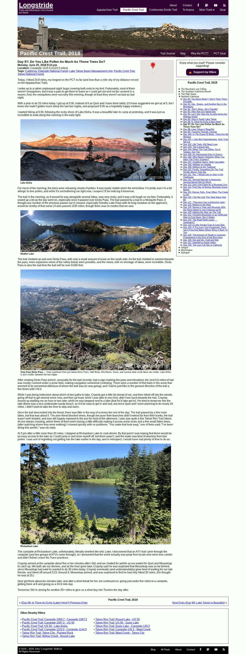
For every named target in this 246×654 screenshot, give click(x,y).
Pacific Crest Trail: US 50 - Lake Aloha (44, 626)
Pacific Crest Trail (133, 9)
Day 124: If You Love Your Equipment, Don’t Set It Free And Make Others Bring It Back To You (205, 230)
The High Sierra (188, 94)
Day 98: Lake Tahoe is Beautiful (198, 129)
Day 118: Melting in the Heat (197, 205)
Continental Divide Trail (163, 9)
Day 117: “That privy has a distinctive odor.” (204, 202)
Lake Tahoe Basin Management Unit (90, 71)
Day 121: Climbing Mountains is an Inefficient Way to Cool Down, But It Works (205, 216)
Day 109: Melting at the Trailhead (199, 167)
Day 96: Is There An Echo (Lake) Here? (202, 121)
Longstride (36, 5)
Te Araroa (188, 9)
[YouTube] (215, 5)
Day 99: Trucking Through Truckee (200, 132)
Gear (223, 9)
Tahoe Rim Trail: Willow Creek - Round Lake (48, 636)
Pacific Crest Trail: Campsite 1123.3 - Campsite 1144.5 (54, 629)
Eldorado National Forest (53, 71)
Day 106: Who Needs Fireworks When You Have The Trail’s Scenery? (203, 158)
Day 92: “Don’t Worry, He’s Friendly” (200, 109)
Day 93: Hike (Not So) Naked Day (199, 111)
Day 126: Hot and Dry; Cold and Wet (201, 240)
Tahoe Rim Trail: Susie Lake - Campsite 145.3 (122, 626)
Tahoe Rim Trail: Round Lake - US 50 (117, 619)
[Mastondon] (206, 5)
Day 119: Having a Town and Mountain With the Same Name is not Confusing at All (204, 208)
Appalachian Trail (107, 9)
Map (183, 53)
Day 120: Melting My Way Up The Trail (202, 212)
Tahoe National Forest (31, 74)
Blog (153, 649)
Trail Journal (167, 53)
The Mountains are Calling (193, 89)
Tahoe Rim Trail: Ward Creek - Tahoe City (119, 632)
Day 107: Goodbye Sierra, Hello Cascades (203, 162)
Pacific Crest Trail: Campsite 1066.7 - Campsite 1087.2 (54, 619)
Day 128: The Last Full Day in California (202, 245)
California (31, 71)
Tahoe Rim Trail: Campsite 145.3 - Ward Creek (122, 629)
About (173, 5)
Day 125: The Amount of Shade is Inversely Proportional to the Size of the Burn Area (204, 236)
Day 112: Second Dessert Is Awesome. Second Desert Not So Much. (202, 180)
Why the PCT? (199, 53)
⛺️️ (202, 72)
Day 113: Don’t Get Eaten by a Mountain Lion (205, 184)
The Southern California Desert (196, 91)
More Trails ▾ (207, 9)
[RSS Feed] (224, 5)
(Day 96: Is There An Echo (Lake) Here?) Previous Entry (54, 602)
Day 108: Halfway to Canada (197, 164)
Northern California (190, 96)
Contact (187, 5)
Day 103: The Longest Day (196, 147)
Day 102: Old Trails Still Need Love (200, 144)
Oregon (184, 247)
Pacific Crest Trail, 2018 (50, 53)
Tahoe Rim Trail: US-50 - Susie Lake (117, 622)
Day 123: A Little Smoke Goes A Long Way (204, 225)
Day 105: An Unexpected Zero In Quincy (202, 154)
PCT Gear (220, 53)
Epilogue (185, 252)
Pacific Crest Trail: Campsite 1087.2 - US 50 (48, 622)
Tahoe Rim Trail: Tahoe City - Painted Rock (47, 632)
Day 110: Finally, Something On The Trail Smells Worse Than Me (203, 170)
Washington (186, 250)
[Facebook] (198, 5)
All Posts (165, 649)
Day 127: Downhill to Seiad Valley (199, 242)
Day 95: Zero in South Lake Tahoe (199, 119)
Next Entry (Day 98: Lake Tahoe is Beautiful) (198, 602)
